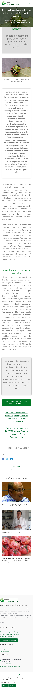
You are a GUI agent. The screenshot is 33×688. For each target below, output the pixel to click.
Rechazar (12, 685)
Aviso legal (16, 675)
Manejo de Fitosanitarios (7, 636)
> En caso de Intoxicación (9, 640)
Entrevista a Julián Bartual (11, 532)
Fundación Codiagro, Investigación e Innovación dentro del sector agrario (14, 505)
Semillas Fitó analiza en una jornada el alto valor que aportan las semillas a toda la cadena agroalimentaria (16, 560)
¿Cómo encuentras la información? (10, 634)
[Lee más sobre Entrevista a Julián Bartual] (16, 520)
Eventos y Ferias (5, 651)
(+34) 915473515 (6, 664)
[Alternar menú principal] (29, 3)
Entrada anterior (16, 466)
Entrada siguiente (16, 470)
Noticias (2, 649)
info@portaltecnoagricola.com (11, 666)
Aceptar (4, 685)
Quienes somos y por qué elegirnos (10, 632)
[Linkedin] (11, 459)
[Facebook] (3, 459)
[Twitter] (7, 459)
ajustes (13, 682)
